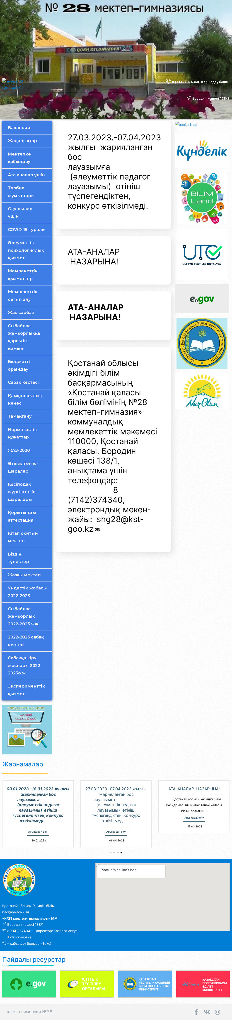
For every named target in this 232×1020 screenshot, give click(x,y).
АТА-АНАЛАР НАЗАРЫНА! (94, 256)
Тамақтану (20, 416)
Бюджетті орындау (19, 365)
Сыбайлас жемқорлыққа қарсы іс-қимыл (24, 337)
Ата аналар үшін (26, 174)
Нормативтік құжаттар (22, 433)
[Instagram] (217, 1012)
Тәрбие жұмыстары (21, 192)
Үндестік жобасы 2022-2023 (27, 592)
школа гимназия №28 (29, 1011)
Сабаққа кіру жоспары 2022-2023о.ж (25, 665)
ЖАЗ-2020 (19, 450)
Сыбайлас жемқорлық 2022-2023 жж (23, 616)
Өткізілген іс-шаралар (23, 467)
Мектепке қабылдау (19, 158)
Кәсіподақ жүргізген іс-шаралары (22, 492)
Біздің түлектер (18, 558)
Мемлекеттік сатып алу (23, 295)
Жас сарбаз (21, 312)
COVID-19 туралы (27, 229)
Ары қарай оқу (38, 831)
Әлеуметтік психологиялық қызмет (26, 250)
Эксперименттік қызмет (26, 690)
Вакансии (19, 127)
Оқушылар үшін (20, 212)
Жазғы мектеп (24, 574)
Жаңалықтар (22, 140)
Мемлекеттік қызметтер (23, 275)
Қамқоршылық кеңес (25, 399)
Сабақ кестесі (23, 382)
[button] (128, 111)
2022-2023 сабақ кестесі (26, 641)
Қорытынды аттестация (22, 516)
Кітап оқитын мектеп (23, 537)
